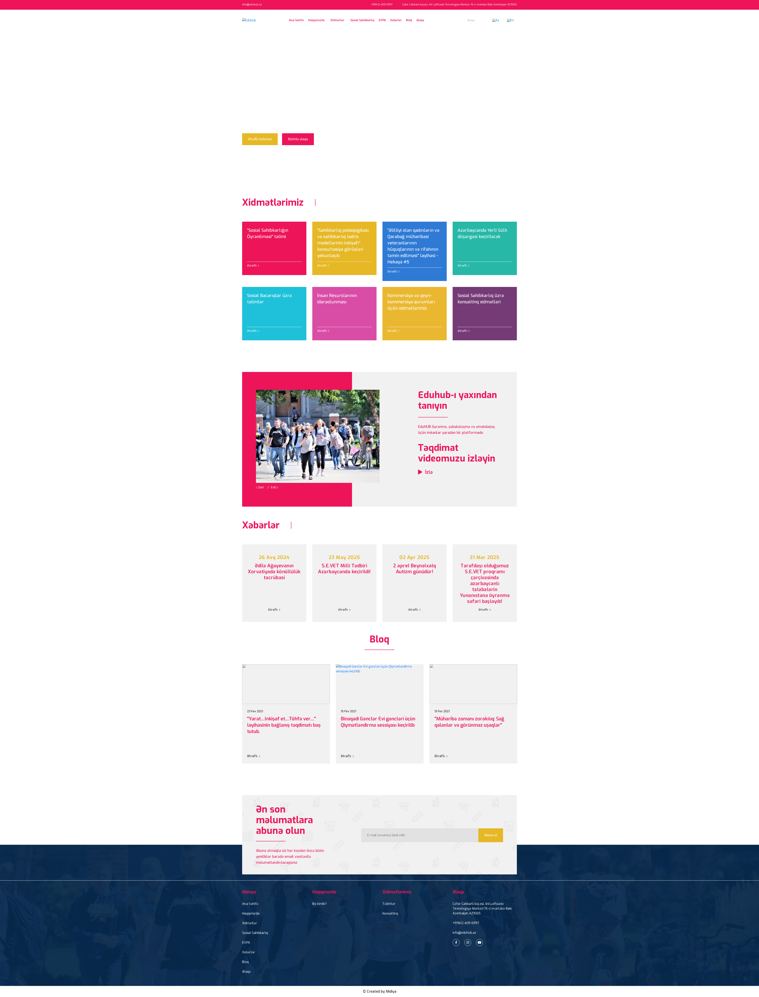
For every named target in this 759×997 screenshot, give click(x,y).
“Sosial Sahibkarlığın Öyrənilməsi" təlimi (267, 233)
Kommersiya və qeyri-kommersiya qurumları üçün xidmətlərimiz (411, 302)
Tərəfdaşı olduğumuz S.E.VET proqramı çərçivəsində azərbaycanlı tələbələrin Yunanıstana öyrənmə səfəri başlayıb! (485, 583)
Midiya (391, 991)
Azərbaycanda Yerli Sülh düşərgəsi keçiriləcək (482, 233)
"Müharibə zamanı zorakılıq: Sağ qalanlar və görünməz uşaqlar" (469, 722)
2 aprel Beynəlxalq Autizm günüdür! (414, 569)
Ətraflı (252, 266)
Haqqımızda (250, 913)
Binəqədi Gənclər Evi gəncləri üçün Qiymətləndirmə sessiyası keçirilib (378, 722)
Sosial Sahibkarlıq (362, 20)
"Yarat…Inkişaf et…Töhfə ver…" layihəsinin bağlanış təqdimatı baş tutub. (284, 725)
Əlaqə (420, 20)
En (512, 20)
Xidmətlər (249, 923)
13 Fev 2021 (442, 711)
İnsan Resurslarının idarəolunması (337, 299)
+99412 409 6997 (466, 923)
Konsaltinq (390, 913)
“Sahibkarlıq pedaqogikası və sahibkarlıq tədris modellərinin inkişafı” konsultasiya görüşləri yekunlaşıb (343, 242)
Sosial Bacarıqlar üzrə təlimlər (269, 299)
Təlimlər (389, 904)
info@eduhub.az (252, 4)
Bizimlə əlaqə (298, 139)
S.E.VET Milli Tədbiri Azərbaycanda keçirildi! (344, 569)
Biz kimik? (319, 904)
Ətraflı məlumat (260, 139)
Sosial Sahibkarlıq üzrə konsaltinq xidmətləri (481, 299)
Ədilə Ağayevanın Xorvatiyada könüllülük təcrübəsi (274, 572)
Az (497, 20)
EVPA (382, 20)
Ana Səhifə (296, 20)
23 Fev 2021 (255, 711)
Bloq (409, 20)
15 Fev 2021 (348, 711)
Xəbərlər (396, 20)
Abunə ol (490, 835)
